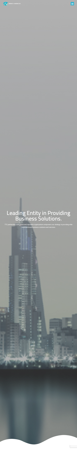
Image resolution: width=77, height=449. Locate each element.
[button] (72, 3)
